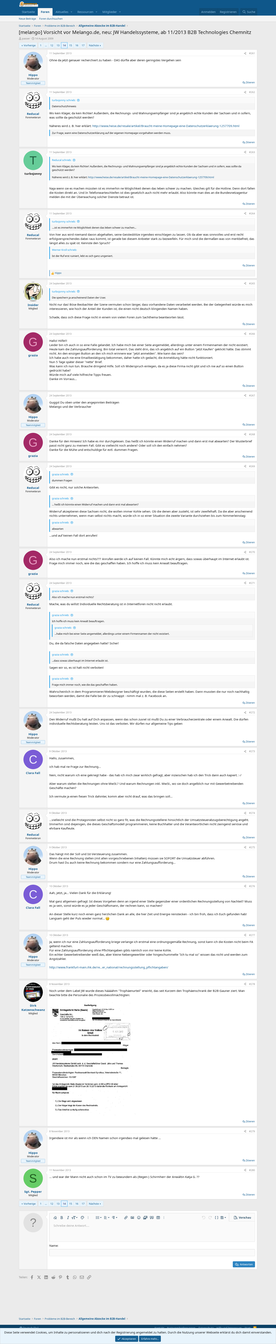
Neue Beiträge (27, 18)
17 (83, 45)
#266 (252, 334)
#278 (252, 984)
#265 (252, 283)
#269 (252, 466)
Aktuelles (62, 12)
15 (70, 45)
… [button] (46, 45)
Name (53, 1245)
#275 (252, 847)
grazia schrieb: (60, 474)
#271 (252, 583)
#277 (252, 935)
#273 (252, 751)
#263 (252, 152)
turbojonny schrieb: (64, 100)
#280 (252, 1170)
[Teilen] (245, 53)
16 (76, 45)
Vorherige (30, 45)
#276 (252, 886)
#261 (252, 53)
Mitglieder (109, 12)
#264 (252, 213)
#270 (252, 552)
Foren (45, 12)
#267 (252, 395)
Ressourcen (85, 12)
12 (51, 45)
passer (26, 38)
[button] (71, 12)
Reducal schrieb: (61, 160)
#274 (252, 813)
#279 (252, 1131)
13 (58, 45)
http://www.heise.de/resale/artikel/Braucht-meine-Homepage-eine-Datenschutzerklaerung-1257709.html (165, 126)
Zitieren (250, 82)
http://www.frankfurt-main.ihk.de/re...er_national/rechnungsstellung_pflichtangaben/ (108, 967)
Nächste (94, 45)
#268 (252, 434)
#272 (252, 712)
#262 (252, 92)
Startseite (28, 12)
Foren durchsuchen (51, 18)
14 (64, 45)
